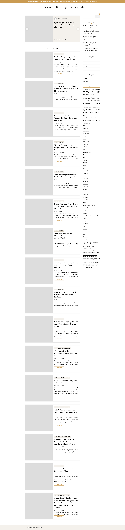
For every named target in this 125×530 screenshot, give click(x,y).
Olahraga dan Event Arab (77, 1)
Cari (98, 16)
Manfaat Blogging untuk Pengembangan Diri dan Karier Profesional (66, 24)
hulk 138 (85, 147)
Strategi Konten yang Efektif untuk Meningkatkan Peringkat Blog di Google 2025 (66, 88)
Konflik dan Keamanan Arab (63, 1)
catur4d (85, 210)
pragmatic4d (86, 123)
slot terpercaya (95, 112)
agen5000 (85, 128)
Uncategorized (59, 54)
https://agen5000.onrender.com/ (91, 120)
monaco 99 (86, 131)
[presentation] (27, 29)
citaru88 (85, 213)
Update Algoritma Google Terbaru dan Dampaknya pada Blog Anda (65, 118)
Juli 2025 (85, 78)
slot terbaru (86, 155)
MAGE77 (85, 229)
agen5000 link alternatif (89, 117)
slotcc (84, 125)
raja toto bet (86, 141)
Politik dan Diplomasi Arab (91, 1)
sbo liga (85, 157)
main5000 (85, 223)
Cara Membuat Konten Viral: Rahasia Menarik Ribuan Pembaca (65, 294)
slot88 (84, 115)
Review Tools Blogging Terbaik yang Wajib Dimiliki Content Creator (66, 324)
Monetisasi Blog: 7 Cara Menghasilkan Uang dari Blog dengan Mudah (65, 235)
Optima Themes (38, 527)
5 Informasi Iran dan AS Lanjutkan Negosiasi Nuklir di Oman (65, 353)
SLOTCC (85, 239)
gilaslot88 (85, 208)
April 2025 (85, 81)
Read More (59, 73)
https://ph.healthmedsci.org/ (90, 215)
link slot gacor (87, 98)
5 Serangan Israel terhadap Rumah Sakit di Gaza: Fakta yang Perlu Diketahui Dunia (64, 441)
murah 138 (85, 170)
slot (84, 168)
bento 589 (85, 178)
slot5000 (85, 162)
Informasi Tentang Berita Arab (62, 7)
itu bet (84, 136)
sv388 (84, 165)
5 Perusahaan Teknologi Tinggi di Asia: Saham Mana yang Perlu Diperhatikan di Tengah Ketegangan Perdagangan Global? (66, 503)
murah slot (86, 144)
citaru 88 (85, 176)
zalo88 (84, 218)
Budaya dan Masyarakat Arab (35, 1)
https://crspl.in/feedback (89, 205)
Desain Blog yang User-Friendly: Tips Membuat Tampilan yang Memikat (66, 206)
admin (62, 61)
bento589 (85, 184)
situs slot (85, 160)
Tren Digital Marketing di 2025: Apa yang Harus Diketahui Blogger (66, 265)
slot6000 (85, 202)
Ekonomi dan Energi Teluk (49, 1)
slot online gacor (87, 152)
